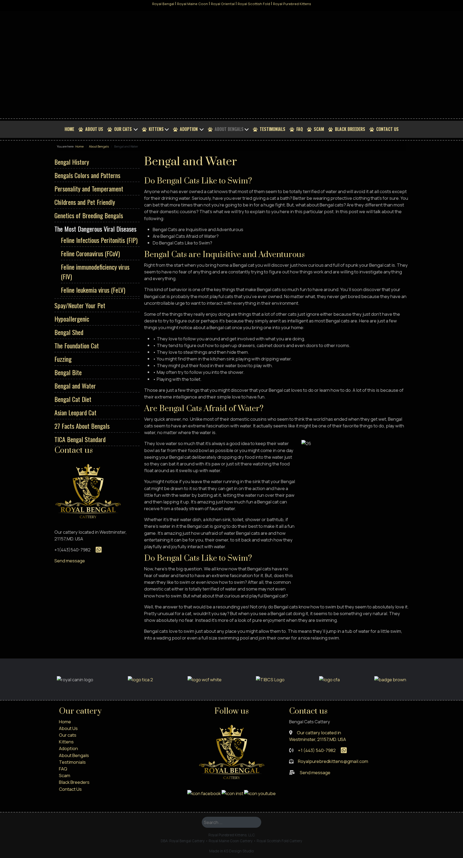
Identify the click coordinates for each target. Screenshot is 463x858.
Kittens (156, 129)
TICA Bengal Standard (80, 439)
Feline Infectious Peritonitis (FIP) (99, 240)
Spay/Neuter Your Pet (79, 305)
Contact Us (387, 129)
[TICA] (140, 679)
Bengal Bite (68, 372)
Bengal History (71, 162)
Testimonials (272, 129)
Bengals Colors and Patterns (87, 175)
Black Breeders (350, 129)
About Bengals (229, 129)
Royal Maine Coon (192, 3)
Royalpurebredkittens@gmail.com (333, 761)
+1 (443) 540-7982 (317, 750)
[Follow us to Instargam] (232, 793)
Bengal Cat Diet (72, 399)
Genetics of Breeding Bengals (88, 215)
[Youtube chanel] (260, 793)
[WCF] (205, 679)
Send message (69, 561)
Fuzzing (63, 359)
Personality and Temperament (88, 188)
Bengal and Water (75, 385)
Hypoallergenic (71, 318)
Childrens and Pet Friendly (84, 202)
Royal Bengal (163, 3)
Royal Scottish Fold (254, 3)
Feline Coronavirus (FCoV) (90, 253)
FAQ (299, 129)
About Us (94, 129)
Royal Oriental (223, 3)
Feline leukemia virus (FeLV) (93, 290)
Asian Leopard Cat (75, 412)
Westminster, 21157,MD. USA (317, 739)
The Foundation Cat (76, 345)
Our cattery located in (319, 732)
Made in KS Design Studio (231, 850)
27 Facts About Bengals (82, 426)
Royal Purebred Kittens (292, 3)
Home (69, 129)
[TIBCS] (270, 679)
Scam (319, 129)
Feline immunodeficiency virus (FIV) (95, 271)
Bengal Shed (68, 332)
